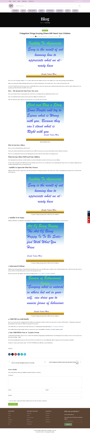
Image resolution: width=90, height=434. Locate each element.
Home (41, 22)
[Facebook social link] (74, 1)
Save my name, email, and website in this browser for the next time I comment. (28, 400)
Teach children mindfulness (44, 273)
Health (28, 415)
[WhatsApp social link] (22, 354)
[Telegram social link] (25, 354)
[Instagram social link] (78, 1)
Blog (9, 417)
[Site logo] (11, 5)
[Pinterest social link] (81, 1)
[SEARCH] (79, 5)
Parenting (47, 22)
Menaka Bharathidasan (42, 36)
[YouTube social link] (79, 1)
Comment (11, 375)
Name (10, 389)
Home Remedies (30, 417)
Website (10, 395)
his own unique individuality (57, 326)
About (9, 415)
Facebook (48, 419)
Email (47, 389)
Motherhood (29, 421)
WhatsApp (48, 421)
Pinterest (48, 415)
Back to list (45, 362)
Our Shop (10, 419)
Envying (26, 80)
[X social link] (76, 1)
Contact (9, 421)
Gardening (29, 413)
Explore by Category (32, 411)
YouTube (47, 417)
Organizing (29, 424)
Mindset (28, 419)
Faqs (9, 424)
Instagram (48, 413)
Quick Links (11, 411)
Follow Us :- (49, 411)
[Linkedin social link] (18, 354)
